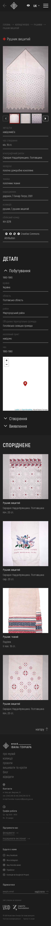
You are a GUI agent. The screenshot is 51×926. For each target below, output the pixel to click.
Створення (18, 418)
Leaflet (17, 409)
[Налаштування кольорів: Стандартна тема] (28, 6)
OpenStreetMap (27, 409)
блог (5, 772)
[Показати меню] (45, 5)
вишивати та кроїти (15, 767)
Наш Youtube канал (14, 865)
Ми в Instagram (12, 860)
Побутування (19, 270)
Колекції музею (22, 25)
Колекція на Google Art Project (18, 875)
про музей (9, 754)
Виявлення (18, 425)
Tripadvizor (11, 870)
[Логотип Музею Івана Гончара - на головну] (14, 5)
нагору (40, 729)
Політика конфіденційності (12, 919)
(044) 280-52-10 (24, 796)
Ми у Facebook (12, 855)
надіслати (40, 891)
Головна (6, 25)
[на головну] (25, 746)
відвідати (8, 776)
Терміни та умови (29, 919)
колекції (8, 758)
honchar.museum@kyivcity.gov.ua (20, 799)
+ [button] (6, 360)
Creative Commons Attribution (21, 236)
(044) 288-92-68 (12, 796)
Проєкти (8, 763)
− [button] (6, 364)
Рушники (38, 25)
